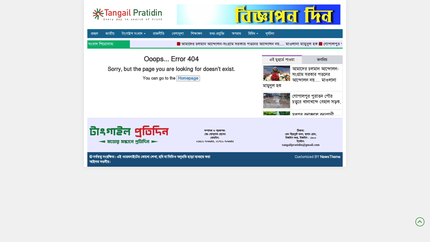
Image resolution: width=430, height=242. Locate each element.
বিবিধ (252, 33)
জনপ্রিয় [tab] (322, 59)
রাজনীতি (158, 33)
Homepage (188, 78)
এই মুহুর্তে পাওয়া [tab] (282, 59)
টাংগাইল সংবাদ (132, 33)
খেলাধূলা (178, 33)
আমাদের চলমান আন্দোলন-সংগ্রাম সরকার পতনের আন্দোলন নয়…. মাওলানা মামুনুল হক (246, 43)
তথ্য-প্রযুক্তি (216, 33)
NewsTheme (330, 157)
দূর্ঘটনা (270, 33)
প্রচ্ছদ (94, 33)
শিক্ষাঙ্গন (196, 33)
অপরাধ (236, 33)
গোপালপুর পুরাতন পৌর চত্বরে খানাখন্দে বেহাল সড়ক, (316, 99)
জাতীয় (109, 33)
